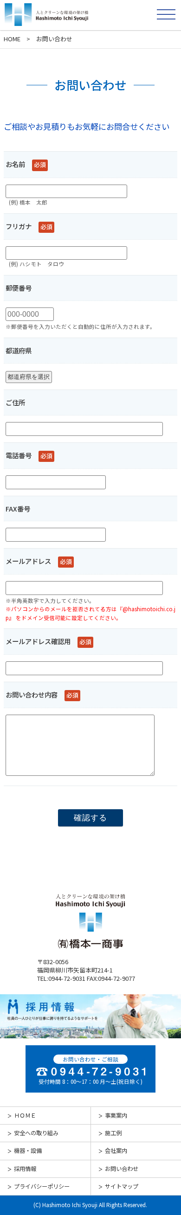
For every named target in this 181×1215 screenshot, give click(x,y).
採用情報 (25, 1168)
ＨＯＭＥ (25, 1115)
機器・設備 (28, 1150)
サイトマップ (121, 1186)
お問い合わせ (121, 1168)
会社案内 (116, 1150)
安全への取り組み (36, 1133)
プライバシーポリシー (42, 1186)
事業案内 (116, 1115)
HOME (12, 38)
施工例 (113, 1133)
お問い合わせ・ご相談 (90, 1059)
